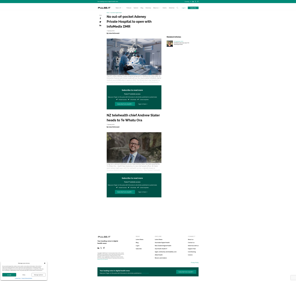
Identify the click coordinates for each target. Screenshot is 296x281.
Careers (190, 255)
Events (165, 8)
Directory (148, 8)
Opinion (136, 8)
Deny (24, 275)
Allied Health (159, 255)
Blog (142, 8)
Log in (183, 8)
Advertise (171, 8)
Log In (137, 245)
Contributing (192, 252)
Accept (9, 275)
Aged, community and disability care (166, 252)
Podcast (128, 8)
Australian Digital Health (116, 12)
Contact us (191, 242)
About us (155, 8)
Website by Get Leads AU (102, 259)
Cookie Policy (18, 278)
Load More (134, 203)
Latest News (139, 239)
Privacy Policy (195, 262)
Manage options (38, 275)
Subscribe (139, 249)
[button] (44, 263)
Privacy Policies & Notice (27, 278)
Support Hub (192, 249)
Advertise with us (193, 245)
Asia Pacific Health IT (161, 249)
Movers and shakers (161, 258)
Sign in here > (142, 104)
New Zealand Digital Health (163, 245)
